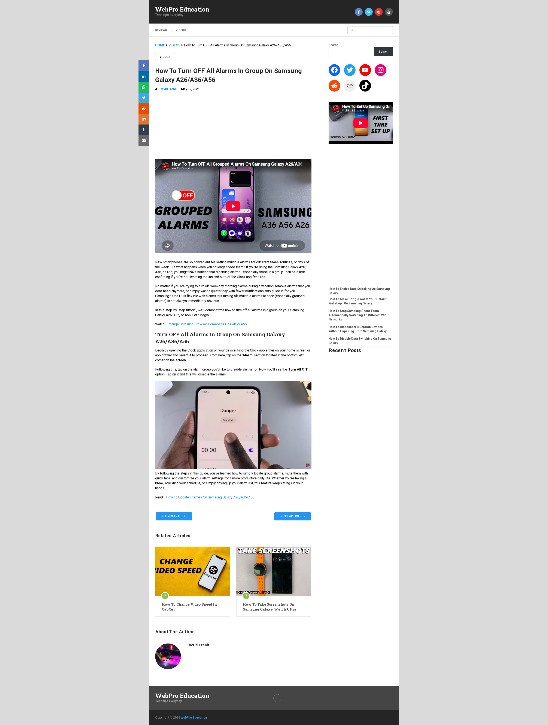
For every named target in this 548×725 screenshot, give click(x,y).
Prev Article (175, 516)
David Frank (168, 89)
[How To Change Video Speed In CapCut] (192, 571)
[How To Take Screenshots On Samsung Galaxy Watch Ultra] (273, 571)
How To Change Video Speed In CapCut (189, 606)
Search (333, 45)
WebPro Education (182, 9)
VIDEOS (181, 30)
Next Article (291, 516)
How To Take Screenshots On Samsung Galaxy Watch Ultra (269, 606)
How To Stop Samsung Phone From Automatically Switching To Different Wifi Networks (357, 315)
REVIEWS (161, 30)
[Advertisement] (233, 127)
